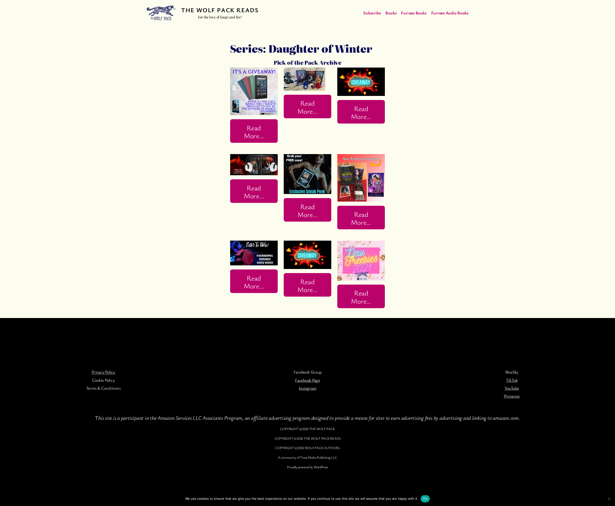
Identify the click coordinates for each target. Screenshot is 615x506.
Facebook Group (308, 372)
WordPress (321, 467)
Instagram (307, 388)
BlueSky (511, 372)
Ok (425, 498)
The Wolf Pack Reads (219, 10)
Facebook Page (307, 380)
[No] (609, 498)
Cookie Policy (103, 380)
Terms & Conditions (103, 388)
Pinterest (512, 396)
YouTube (511, 388)
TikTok (512, 380)
